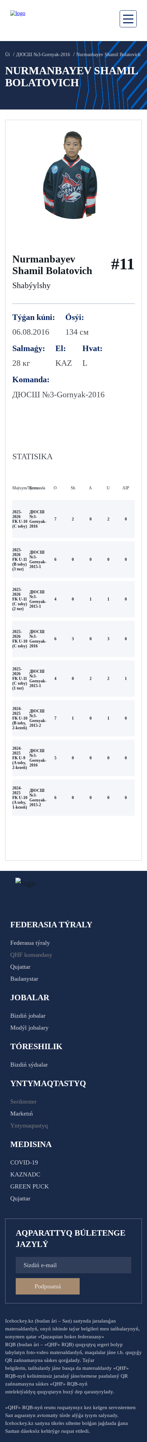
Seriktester (23, 1101)
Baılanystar (24, 978)
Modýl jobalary (29, 1027)
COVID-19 (24, 1162)
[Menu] (128, 18)
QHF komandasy (31, 954)
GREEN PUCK (29, 1186)
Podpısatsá (48, 1286)
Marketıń (21, 1113)
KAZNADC (25, 1174)
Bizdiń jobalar (27, 1015)
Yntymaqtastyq (29, 1125)
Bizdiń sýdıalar (29, 1064)
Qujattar (20, 966)
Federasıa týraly (30, 942)
